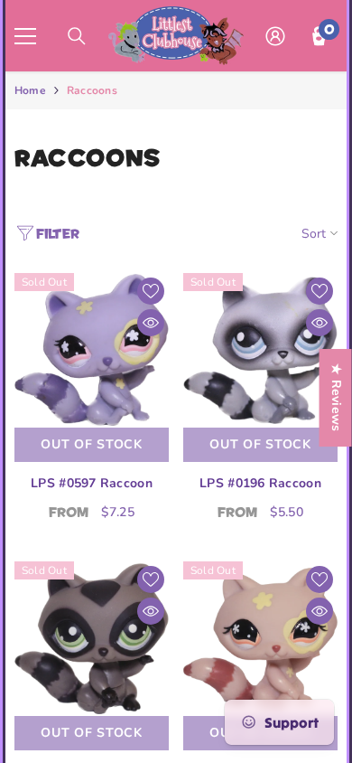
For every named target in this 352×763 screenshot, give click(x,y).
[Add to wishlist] (150, 291)
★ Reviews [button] (336, 397)
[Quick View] (150, 322)
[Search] (77, 36)
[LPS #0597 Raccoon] (91, 350)
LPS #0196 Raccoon (260, 483)
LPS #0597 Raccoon (92, 483)
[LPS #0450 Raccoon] (91, 638)
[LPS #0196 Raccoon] (260, 350)
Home (30, 90)
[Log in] (275, 36)
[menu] (25, 36)
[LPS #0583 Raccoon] (260, 638)
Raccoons (92, 90)
